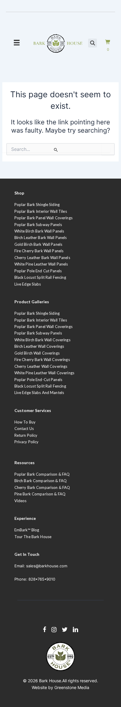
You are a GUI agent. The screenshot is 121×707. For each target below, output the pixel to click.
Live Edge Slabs (27, 284)
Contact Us (24, 428)
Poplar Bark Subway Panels (38, 224)
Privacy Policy (26, 441)
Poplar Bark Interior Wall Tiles (40, 211)
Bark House (50, 680)
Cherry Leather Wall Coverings (41, 366)
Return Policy (26, 435)
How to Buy (25, 422)
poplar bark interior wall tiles (40, 320)
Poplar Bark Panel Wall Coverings (43, 217)
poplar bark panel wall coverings (43, 326)
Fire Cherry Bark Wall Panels (39, 250)
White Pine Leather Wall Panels (41, 264)
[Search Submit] (56, 150)
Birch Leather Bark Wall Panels (40, 237)
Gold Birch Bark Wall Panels (38, 244)
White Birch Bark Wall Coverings (42, 339)
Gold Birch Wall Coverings (37, 353)
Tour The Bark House (32, 536)
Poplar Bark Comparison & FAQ (42, 474)
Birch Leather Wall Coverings (39, 346)
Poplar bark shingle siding (37, 313)
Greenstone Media (71, 687)
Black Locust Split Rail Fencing (40, 277)
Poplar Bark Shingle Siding (37, 204)
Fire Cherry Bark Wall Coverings (42, 359)
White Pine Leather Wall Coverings (44, 372)
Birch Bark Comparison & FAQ (40, 480)
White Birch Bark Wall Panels (39, 231)
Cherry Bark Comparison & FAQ (42, 487)
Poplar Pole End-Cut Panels (38, 379)
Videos (20, 500)
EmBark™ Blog (26, 530)
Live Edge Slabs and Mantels (39, 392)
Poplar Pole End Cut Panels (38, 270)
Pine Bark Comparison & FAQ (39, 494)
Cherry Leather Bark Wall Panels (42, 257)
